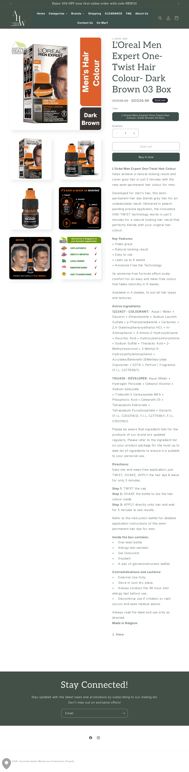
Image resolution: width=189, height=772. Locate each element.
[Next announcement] (178, 3)
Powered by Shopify (62, 761)
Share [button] (120, 634)
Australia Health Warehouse (35, 761)
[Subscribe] (123, 713)
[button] (160, 18)
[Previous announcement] (10, 3)
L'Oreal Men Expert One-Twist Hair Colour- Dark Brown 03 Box (150, 117)
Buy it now (146, 157)
